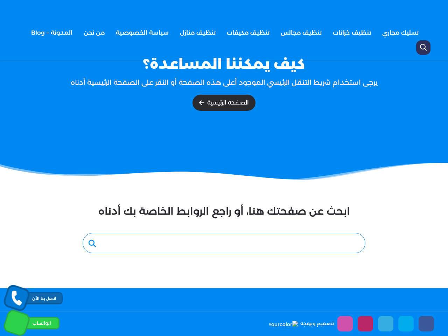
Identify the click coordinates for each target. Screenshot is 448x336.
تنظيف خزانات (352, 32)
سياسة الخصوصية (142, 32)
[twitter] (406, 323)
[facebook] (426, 323)
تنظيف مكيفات (248, 32)
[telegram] (385, 323)
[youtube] (365, 323)
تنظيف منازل (198, 32)
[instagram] (345, 323)
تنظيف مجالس (301, 32)
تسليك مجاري (400, 32)
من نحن (94, 32)
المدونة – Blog (51, 32)
